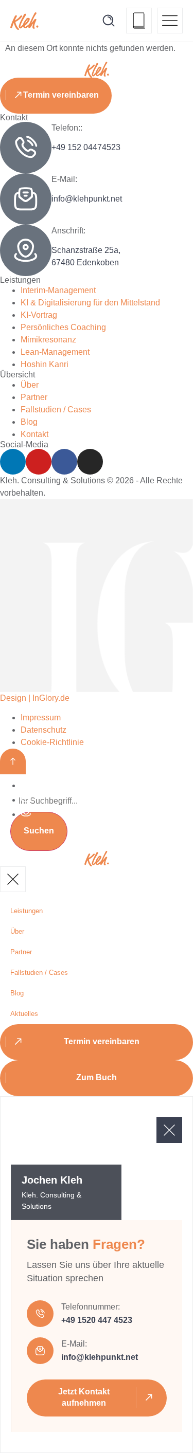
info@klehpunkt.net (86, 198)
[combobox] (96, 801)
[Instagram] (90, 462)
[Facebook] (64, 462)
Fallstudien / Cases (39, 972)
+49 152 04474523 (85, 147)
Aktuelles (24, 1014)
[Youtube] (38, 462)
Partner (21, 952)
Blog (17, 993)
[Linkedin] (13, 462)
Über (17, 931)
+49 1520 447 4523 (96, 1320)
